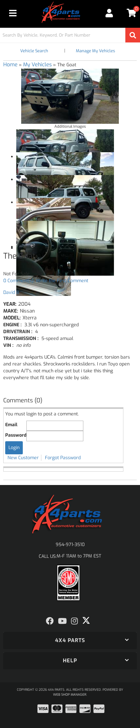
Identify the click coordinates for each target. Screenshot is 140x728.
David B (11, 292)
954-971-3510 (70, 545)
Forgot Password (63, 458)
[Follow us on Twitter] (86, 620)
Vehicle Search (34, 51)
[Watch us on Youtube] (62, 621)
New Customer (23, 458)
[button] (70, 35)
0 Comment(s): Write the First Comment (45, 281)
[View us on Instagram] (74, 621)
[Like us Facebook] (50, 621)
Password (15, 435)
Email (11, 425)
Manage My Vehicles (95, 51)
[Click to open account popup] (109, 13)
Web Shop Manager (69, 694)
